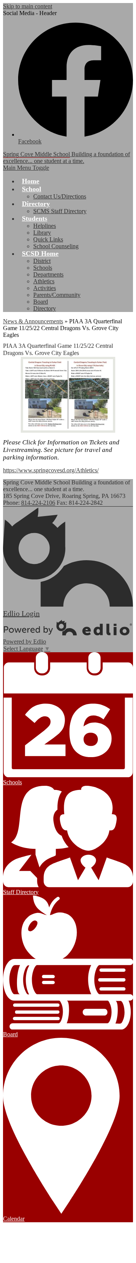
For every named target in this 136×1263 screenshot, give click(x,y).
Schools (42, 267)
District (42, 261)
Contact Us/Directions (59, 196)
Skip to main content (27, 6)
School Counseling (56, 246)
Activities (44, 288)
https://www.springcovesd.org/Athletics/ (51, 470)
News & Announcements (33, 321)
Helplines (44, 226)
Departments (48, 274)
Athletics (43, 281)
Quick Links (48, 239)
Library (42, 232)
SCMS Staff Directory (60, 211)
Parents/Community (56, 295)
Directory (44, 308)
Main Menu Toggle (26, 167)
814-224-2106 (38, 502)
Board (40, 301)
